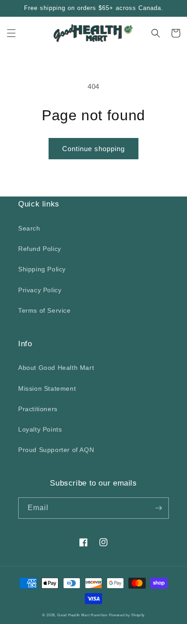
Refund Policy (39, 248)
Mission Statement (47, 388)
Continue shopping (93, 148)
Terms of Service (44, 310)
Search (29, 228)
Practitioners (38, 409)
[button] (11, 33)
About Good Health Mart (56, 367)
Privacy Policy (39, 290)
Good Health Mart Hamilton (82, 615)
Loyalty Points (40, 429)
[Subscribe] (158, 508)
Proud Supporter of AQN (56, 449)
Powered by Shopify (127, 615)
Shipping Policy (42, 269)
